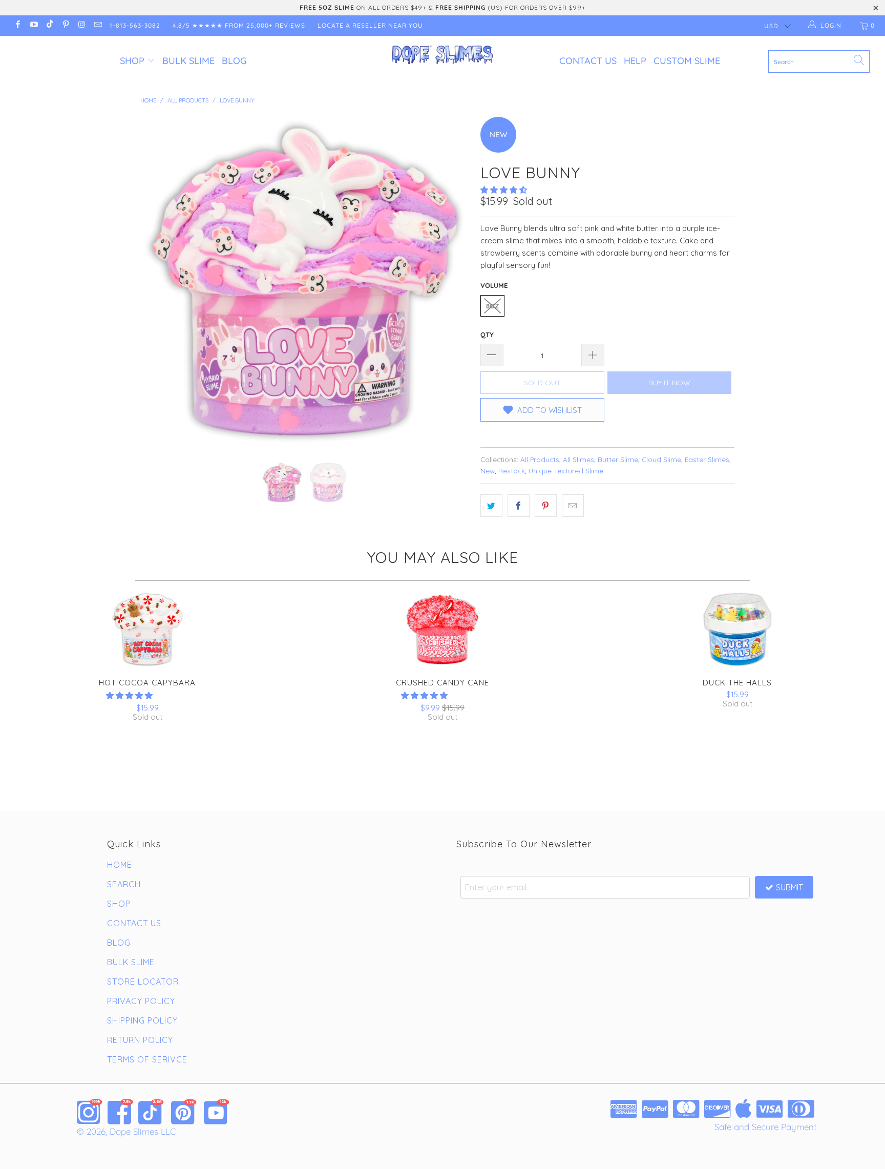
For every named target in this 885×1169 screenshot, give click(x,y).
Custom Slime (687, 61)
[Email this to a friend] (573, 505)
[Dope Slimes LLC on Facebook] (17, 25)
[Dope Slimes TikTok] (151, 1111)
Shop (132, 61)
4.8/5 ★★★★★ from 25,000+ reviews (239, 25)
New (487, 470)
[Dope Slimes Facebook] (120, 1111)
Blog (234, 61)
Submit (789, 887)
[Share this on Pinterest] (546, 505)
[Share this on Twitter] (491, 505)
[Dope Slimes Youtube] (216, 1111)
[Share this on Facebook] (519, 505)
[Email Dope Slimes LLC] (97, 25)
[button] (503, 190)
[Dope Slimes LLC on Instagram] (81, 25)
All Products (539, 459)
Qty (487, 334)
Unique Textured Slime (566, 470)
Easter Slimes (707, 459)
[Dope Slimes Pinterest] (184, 1111)
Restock (511, 470)
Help (635, 61)
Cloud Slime (661, 459)
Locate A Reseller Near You (370, 25)
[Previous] (158, 282)
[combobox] (819, 61)
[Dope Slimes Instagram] (89, 1111)
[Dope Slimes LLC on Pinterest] (65, 25)
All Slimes (578, 459)
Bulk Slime (188, 61)
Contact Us (588, 61)
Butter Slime (618, 459)
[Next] (452, 282)
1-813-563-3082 (135, 25)
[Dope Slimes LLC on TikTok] (49, 25)
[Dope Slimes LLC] (442, 55)
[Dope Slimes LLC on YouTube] (33, 25)
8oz (492, 306)
